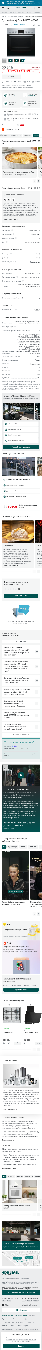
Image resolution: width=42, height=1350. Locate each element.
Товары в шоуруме (20, 1315)
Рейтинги (29, 1176)
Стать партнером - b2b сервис (22, 1292)
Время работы (6, 1300)
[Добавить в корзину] (17, 1043)
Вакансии (28, 1322)
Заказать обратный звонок (31, 1300)
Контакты (32, 1315)
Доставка (31, 1128)
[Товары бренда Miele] (29, 12)
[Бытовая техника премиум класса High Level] (21, 8)
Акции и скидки (7, 1315)
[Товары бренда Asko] (5, 12)
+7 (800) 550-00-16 (21, 749)
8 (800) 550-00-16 (30, 1299)
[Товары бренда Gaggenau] (37, 12)
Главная (4, 16)
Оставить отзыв (21, 596)
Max (15, 746)
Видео (37, 1176)
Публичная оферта (8, 1329)
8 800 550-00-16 (27, 1283)
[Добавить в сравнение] (34, 25)
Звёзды (23, 847)
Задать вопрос (21, 641)
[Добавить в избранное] (39, 25)
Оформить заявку (21, 990)
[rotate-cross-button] (36, 651)
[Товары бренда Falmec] (21, 12)
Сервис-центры (18, 1319)
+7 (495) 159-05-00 (10, 1299)
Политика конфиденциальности (27, 1329)
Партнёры (33, 847)
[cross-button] (39, 3)
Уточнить (11, 77)
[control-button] (38, 181)
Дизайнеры (13, 847)
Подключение (6, 1319)
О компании (6, 1322)
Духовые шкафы (12, 16)
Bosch (21, 16)
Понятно (21, 1346)
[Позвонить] (8, 8)
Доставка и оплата (31, 1319)
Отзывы (12, 1326)
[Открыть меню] (3, 8)
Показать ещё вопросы (21, 735)
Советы (19, 1176)
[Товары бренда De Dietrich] (13, 12)
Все (4, 847)
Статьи (11, 1176)
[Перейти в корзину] (39, 8)
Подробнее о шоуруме (21, 447)
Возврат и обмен (17, 1322)
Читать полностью (9, 219)
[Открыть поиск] (34, 8)
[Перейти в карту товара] (12, 1015)
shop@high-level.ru (29, 1305)
